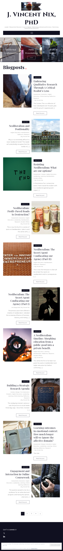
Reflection (52, 96)
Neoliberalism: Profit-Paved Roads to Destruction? (18, 211)
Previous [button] (1, 50)
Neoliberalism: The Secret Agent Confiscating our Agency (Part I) (18, 299)
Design (18, 392)
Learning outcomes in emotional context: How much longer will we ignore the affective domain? (46, 434)
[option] (10, 49)
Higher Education (16, 132)
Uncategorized (15, 307)
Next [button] (62, 50)
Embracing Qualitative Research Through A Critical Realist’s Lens (45, 86)
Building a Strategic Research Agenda (18, 387)
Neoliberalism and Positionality (19, 127)
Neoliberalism (25, 132)
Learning (43, 176)
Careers (43, 174)
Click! (10, 57)
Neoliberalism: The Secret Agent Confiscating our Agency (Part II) (44, 254)
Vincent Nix (40, 100)
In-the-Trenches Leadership (52, 51)
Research (36, 98)
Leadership (37, 176)
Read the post (40, 113)
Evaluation (44, 94)
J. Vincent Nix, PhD (31, 18)
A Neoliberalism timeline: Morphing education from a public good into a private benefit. (45, 342)
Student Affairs (38, 178)
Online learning (44, 96)
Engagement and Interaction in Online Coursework (17, 474)
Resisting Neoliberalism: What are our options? (45, 167)
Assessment (37, 94)
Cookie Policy (34, 548)
